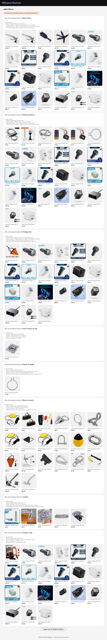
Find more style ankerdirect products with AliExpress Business (20, 13)
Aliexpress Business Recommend (61, 637)
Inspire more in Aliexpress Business (54, 629)
